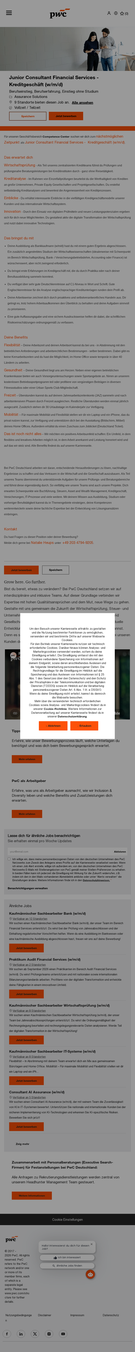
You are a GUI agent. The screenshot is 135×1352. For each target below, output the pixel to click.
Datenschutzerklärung (72, 716)
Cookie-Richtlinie (55, 708)
